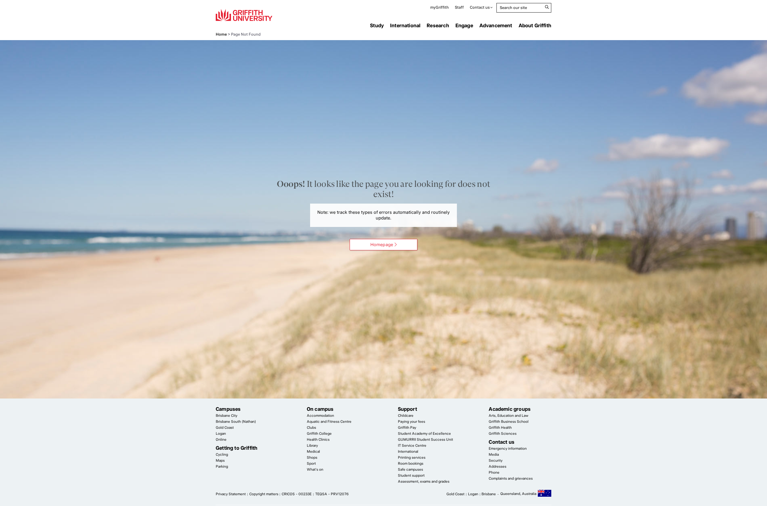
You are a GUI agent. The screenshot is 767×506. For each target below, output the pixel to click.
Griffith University (244, 15)
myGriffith (439, 7)
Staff (459, 7)
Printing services (411, 457)
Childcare (405, 415)
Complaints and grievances (511, 478)
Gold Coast (225, 427)
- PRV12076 (332, 494)
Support (407, 409)
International (405, 25)
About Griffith (535, 25)
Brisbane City (226, 415)
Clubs (311, 427)
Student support (411, 475)
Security (495, 460)
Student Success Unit (425, 439)
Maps (220, 460)
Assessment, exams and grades (423, 481)
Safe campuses (410, 469)
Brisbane (488, 494)
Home (221, 34)
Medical (313, 451)
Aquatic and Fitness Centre (329, 421)
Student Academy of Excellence (424, 433)
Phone (494, 472)
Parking (222, 466)
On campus (320, 409)
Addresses (497, 466)
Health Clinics (318, 439)
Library (312, 445)
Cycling (222, 454)
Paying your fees (411, 421)
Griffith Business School (509, 421)
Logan (221, 433)
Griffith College (319, 433)
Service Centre (412, 445)
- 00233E (297, 494)
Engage (464, 25)
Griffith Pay (407, 427)
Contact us (480, 7)
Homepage (381, 244)
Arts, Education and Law (508, 415)
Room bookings (410, 463)
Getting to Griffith (236, 448)
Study (377, 25)
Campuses (228, 409)
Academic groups (510, 409)
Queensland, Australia (518, 494)
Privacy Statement (231, 494)
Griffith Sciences (503, 433)
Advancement (495, 25)
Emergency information (508, 448)
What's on (315, 469)
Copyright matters (263, 494)
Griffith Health (500, 427)
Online (221, 439)
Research (438, 25)
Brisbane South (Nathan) (236, 421)
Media (494, 454)
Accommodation (320, 415)
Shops (312, 457)
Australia (544, 494)
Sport (311, 463)
